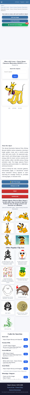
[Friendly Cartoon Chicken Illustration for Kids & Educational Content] (22, 255)
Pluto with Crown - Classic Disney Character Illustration (14, 7)
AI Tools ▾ (17, 2)
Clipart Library (11, 385)
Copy (26, 339)
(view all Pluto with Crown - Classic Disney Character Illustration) (15, 208)
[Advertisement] (15, 43)
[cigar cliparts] (7, 306)
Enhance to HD (15, 186)
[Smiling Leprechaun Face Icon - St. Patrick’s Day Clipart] (22, 272)
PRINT (15, 191)
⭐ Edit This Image (15, 182)
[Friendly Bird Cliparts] (22, 290)
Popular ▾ (22, 2)
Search (15, 76)
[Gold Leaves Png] (7, 322)
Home (2, 5)
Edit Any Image (15, 17)
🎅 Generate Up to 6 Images (18, 24)
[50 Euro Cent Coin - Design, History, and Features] (22, 306)
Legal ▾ (27, 2)
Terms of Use (10, 387)
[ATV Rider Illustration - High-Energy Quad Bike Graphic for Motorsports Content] (7, 255)
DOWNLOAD (15, 196)
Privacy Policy (19, 387)
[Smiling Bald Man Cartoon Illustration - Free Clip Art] (7, 290)
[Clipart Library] (1, 2)
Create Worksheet (15, 21)
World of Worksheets (15, 390)
